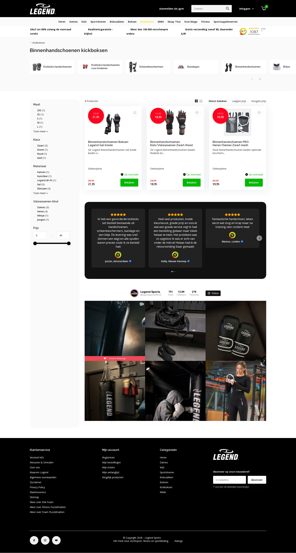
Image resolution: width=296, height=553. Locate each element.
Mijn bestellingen (111, 462)
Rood (42, 153)
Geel (41, 157)
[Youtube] (56, 540)
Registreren (108, 457)
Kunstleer (44, 176)
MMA (161, 21)
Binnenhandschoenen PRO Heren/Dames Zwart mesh (231, 143)
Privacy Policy (37, 487)
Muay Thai (174, 21)
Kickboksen (147, 21)
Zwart (42, 145)
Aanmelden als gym (171, 8)
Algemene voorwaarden (43, 477)
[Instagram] (45, 540)
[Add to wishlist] (134, 113)
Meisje (42, 215)
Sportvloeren (98, 21)
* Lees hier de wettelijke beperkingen (231, 486)
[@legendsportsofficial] (134, 293)
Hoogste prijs (258, 101)
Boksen (132, 21)
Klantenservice (38, 492)
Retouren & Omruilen (41, 462)
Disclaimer (35, 482)
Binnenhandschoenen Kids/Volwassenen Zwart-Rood (171, 143)
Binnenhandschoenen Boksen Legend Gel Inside (108, 143)
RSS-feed (168, 537)
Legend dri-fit (46, 180)
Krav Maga (190, 21)
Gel (41, 184)
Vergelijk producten (112, 477)
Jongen (43, 219)
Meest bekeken (218, 101)
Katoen (43, 172)
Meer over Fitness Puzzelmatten (48, 507)
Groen (42, 149)
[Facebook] (34, 540)
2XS (41, 110)
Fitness (205, 21)
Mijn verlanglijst (110, 472)
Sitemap (34, 497)
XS (40, 114)
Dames (73, 21)
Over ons (35, 467)
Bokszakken (117, 21)
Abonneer (257, 479)
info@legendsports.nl (224, 465)
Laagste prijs (239, 101)
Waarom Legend (39, 472)
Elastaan (44, 188)
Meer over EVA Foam (41, 502)
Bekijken (129, 182)
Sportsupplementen (226, 21)
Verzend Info (37, 457)
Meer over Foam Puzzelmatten (47, 512)
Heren (61, 21)
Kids (84, 21)
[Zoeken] (227, 8)
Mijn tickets (108, 467)
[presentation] (252, 79)
